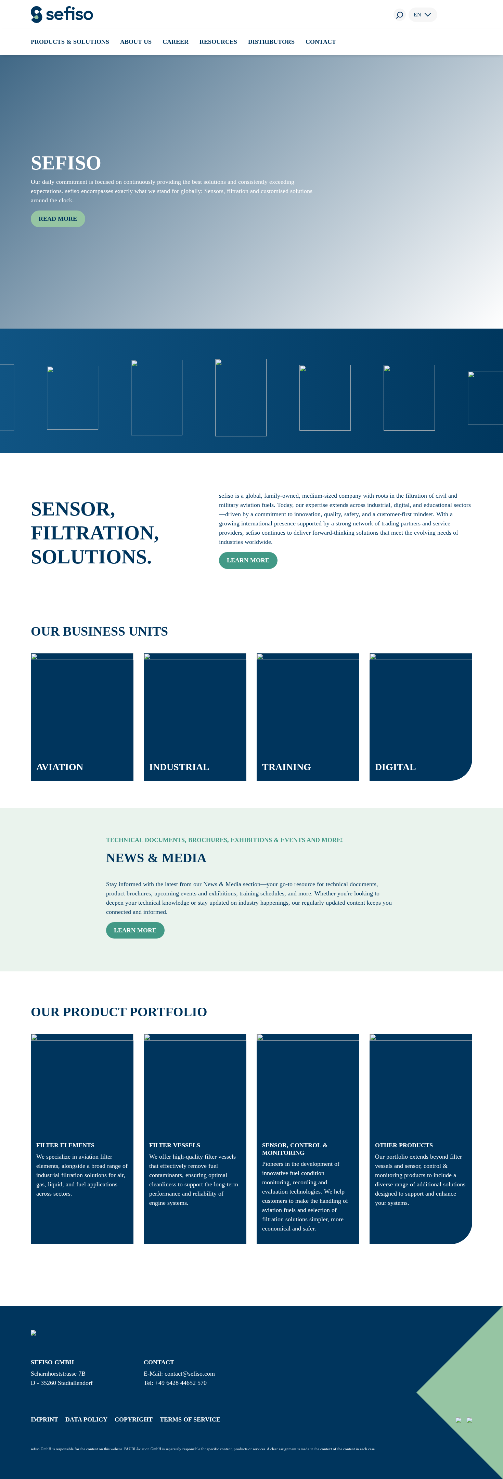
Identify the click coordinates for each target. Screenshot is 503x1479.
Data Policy (86, 1419)
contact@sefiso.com (190, 1373)
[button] (70, 41)
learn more (135, 930)
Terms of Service (190, 1419)
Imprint (44, 1419)
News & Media (156, 858)
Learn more (248, 560)
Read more (58, 218)
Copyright (134, 1419)
